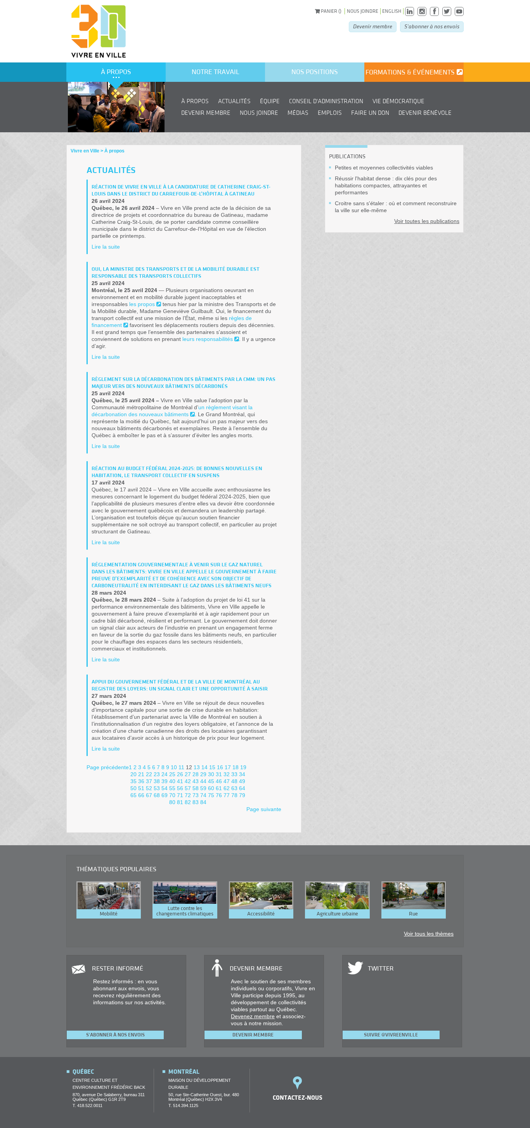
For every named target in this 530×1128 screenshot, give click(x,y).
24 (164, 774)
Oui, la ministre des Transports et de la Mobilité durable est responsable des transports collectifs (176, 273)
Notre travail (215, 71)
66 (141, 795)
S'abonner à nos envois (431, 26)
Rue (413, 914)
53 (157, 788)
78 (234, 795)
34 (242, 774)
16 (220, 767)
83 (195, 802)
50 (133, 788)
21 (141, 774)
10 (174, 767)
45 (211, 781)
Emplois (330, 113)
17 (228, 767)
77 (226, 795)
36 (141, 781)
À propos (116, 71)
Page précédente (108, 767)
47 (226, 781)
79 (242, 795)
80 (172, 802)
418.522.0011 (89, 1105)
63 (234, 788)
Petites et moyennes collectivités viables (384, 167)
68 (157, 795)
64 (242, 788)
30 (211, 774)
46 (219, 781)
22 (149, 774)
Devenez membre (253, 1016)
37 (149, 781)
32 (226, 774)
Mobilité (109, 914)
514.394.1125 (185, 1105)
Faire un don (370, 113)
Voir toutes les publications (426, 221)
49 (242, 781)
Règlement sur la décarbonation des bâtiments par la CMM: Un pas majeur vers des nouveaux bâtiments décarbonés (183, 383)
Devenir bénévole (425, 113)
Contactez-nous (297, 1098)
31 (219, 774)
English (391, 11)
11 (181, 767)
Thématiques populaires (116, 869)
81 (180, 802)
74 (203, 795)
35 (133, 781)
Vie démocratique (398, 101)
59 (203, 788)
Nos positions (314, 71)
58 (195, 788)
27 (188, 774)
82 (188, 802)
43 (195, 781)
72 (188, 795)
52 (149, 788)
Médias (298, 113)
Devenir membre (372, 26)
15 (212, 767)
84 (203, 802)
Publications (347, 156)
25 (172, 774)
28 (195, 774)
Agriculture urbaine (337, 914)
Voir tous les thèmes (429, 934)
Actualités (234, 101)
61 (219, 788)
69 (164, 795)
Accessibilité (261, 914)
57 (188, 788)
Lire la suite (106, 247)
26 (180, 774)
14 (204, 767)
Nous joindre (362, 11)
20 (133, 774)
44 (203, 781)
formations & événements (410, 72)
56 (180, 788)
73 (195, 795)
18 (235, 767)
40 (172, 781)
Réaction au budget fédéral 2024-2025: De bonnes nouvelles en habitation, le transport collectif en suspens (177, 472)
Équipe (270, 101)
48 (234, 781)
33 (234, 774)
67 (149, 795)
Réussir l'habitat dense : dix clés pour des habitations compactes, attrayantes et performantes (386, 185)
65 (133, 795)
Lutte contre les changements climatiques (184, 911)
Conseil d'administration (326, 101)
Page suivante (263, 809)
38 (157, 781)
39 (164, 781)
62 (226, 788)
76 (219, 795)
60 (211, 788)
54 (164, 788)
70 (172, 795)
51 (141, 788)
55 (172, 788)
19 (243, 767)
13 (197, 767)
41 (180, 781)
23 (157, 774)
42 (188, 781)
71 (180, 795)
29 (203, 774)
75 (211, 795)
